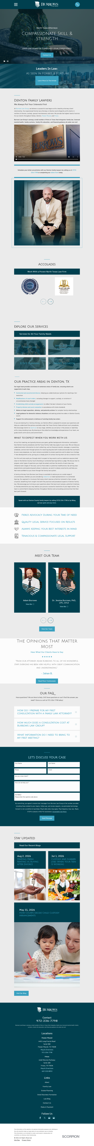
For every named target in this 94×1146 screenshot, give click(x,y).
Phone (17, 770)
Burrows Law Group (22, 108)
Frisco (56, 116)
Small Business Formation (47, 1094)
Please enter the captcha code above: (26, 797)
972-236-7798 (47, 1020)
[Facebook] (40, 1118)
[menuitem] (17, 1140)
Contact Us (47, 1103)
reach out (33, 428)
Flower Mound (46, 116)
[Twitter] (45, 1118)
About (47, 1082)
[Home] (46, 4)
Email (50, 770)
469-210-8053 (47, 1071)
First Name (18, 763)
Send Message (47, 818)
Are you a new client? (21, 776)
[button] (7, 61)
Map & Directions (47, 1049)
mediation (46, 477)
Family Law (47, 1086)
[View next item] (50, 301)
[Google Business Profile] (49, 1118)
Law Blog (47, 1098)
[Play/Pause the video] (4, 61)
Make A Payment (47, 1107)
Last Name (51, 763)
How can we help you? (22, 782)
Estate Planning (47, 1090)
